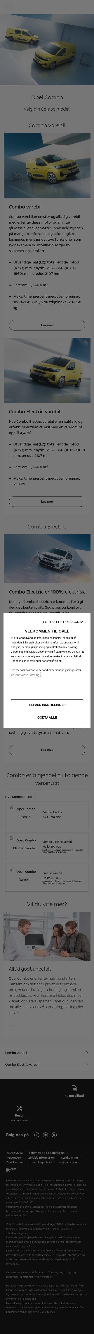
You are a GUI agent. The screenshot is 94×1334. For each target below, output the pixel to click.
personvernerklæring (25, 675)
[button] (65, 622)
